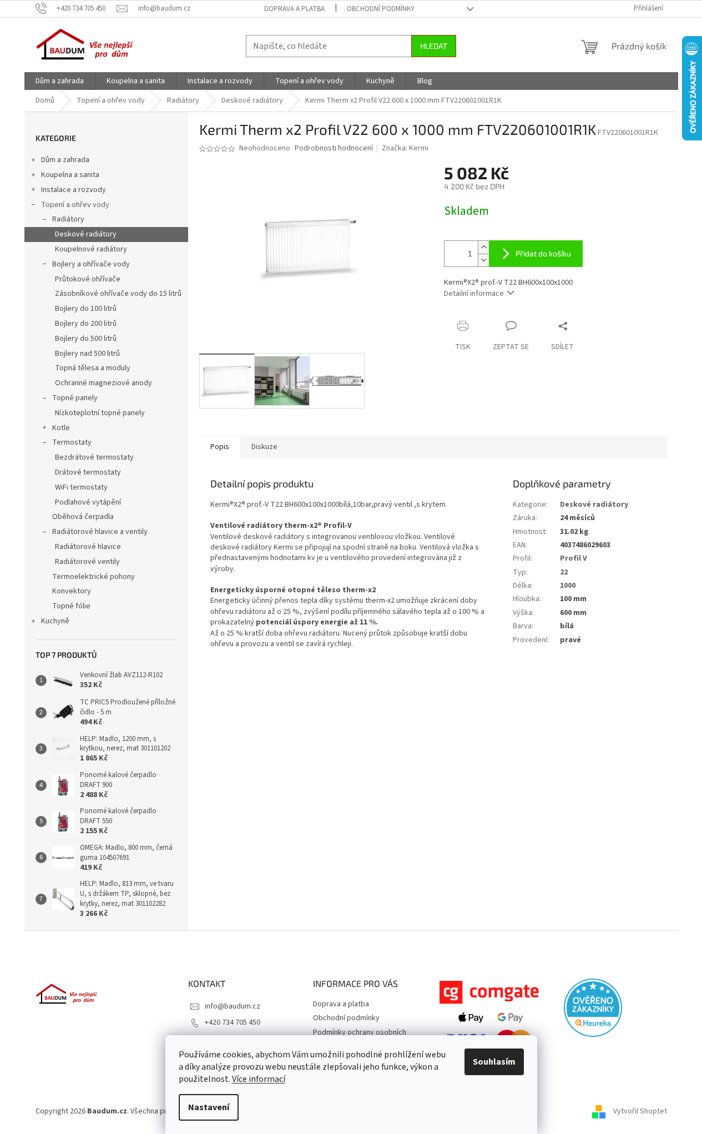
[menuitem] (59, 81)
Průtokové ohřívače (87, 279)
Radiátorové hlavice (88, 546)
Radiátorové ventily (87, 561)
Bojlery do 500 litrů (86, 338)
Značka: (405, 148)
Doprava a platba (294, 9)
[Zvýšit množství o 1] (483, 247)
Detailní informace (474, 293)
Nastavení (208, 1107)
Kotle (61, 428)
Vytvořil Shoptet (640, 1111)
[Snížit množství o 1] (483, 260)
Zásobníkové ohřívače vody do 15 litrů (118, 293)
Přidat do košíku (543, 253)
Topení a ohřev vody (75, 204)
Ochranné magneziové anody (103, 383)
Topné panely (75, 398)
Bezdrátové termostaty (94, 457)
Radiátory (68, 219)
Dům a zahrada (65, 159)
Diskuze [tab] (264, 446)
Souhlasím (494, 1062)
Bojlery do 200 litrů (86, 323)
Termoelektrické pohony (93, 576)
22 (564, 572)
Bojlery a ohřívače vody (91, 264)
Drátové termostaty (88, 472)
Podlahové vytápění (88, 502)
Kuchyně (55, 621)
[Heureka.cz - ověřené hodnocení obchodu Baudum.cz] (593, 1008)
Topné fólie (71, 606)
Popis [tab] (219, 446)
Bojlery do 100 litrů (86, 308)
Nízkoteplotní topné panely (100, 413)
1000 (567, 585)
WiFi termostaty (81, 487)
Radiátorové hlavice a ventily (100, 531)
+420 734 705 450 (232, 1022)
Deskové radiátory (86, 234)
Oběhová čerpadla (83, 516)
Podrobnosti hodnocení (334, 148)
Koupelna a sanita (70, 174)
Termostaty (72, 442)
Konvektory (71, 591)
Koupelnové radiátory (91, 249)
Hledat (433, 46)
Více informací (258, 1079)
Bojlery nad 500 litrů (87, 353)
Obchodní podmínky (381, 9)
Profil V (573, 558)
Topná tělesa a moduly (92, 368)
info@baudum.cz (232, 1006)
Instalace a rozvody (73, 189)
